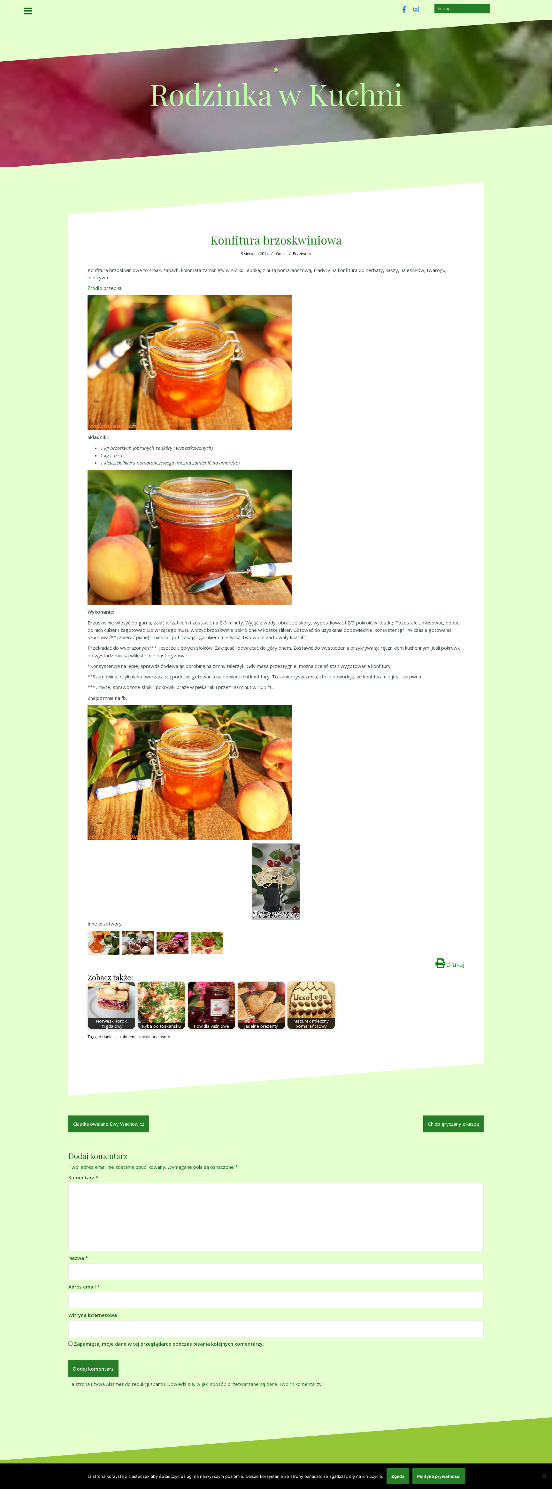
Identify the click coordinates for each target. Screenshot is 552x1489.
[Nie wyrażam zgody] (544, 1476)
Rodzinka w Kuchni (276, 93)
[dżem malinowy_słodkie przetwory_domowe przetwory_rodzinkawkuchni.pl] (207, 942)
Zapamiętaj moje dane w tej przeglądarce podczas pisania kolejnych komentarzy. (169, 1344)
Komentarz (83, 1177)
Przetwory (302, 253)
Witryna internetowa (92, 1315)
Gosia (281, 253)
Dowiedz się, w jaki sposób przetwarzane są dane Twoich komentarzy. (245, 1384)
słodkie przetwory (153, 1036)
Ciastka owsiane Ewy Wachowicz (108, 1124)
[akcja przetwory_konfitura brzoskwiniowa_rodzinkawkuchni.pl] (276, 881)
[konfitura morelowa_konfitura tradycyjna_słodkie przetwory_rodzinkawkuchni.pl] (103, 942)
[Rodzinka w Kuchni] (276, 72)
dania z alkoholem (118, 1036)
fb (123, 698)
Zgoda (397, 1476)
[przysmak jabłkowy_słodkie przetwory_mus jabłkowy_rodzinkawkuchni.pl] (138, 942)
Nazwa (78, 1258)
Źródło (95, 288)
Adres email (84, 1286)
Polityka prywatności (439, 1476)
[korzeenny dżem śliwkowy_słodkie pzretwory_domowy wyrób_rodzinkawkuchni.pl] (172, 942)
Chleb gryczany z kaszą (453, 1124)
